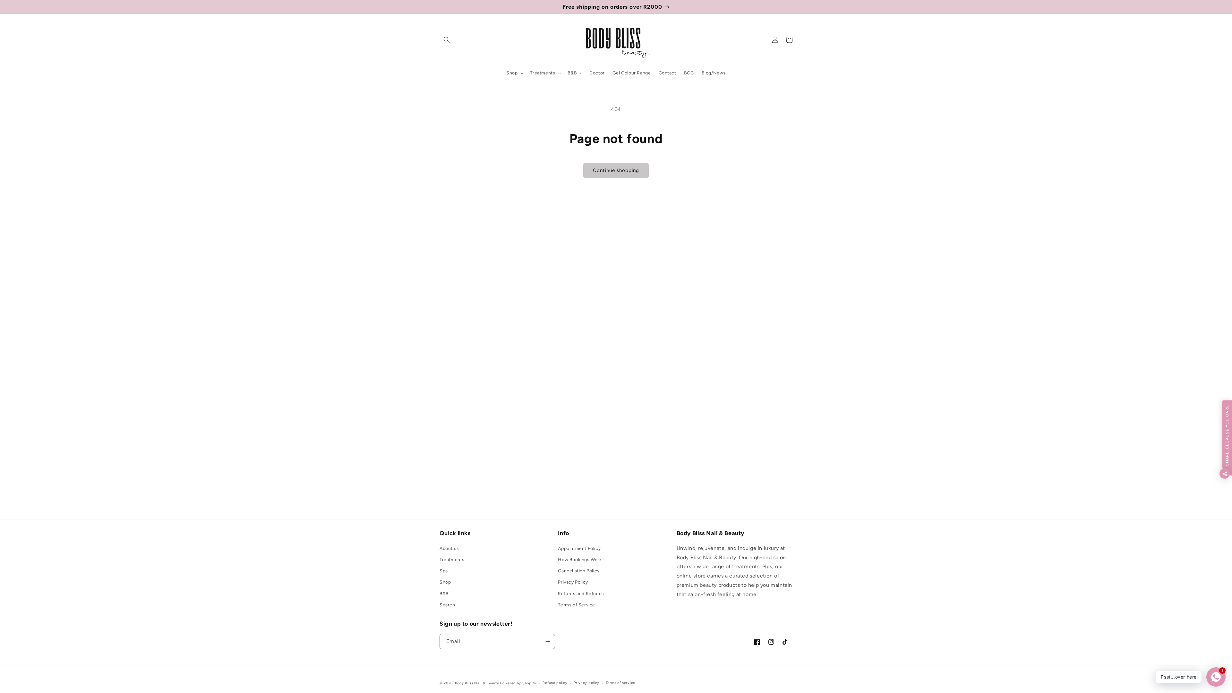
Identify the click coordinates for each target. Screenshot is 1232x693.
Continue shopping (616, 170)
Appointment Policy (579, 548)
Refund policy (555, 683)
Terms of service (620, 683)
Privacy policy (586, 683)
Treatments (452, 559)
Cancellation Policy (578, 571)
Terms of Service (576, 605)
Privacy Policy (573, 582)
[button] (447, 40)
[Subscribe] (548, 641)
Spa (444, 571)
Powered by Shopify (518, 683)
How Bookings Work (580, 559)
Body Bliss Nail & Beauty (477, 683)
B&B (444, 593)
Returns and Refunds (581, 593)
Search (447, 605)
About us (449, 548)
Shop (445, 582)
